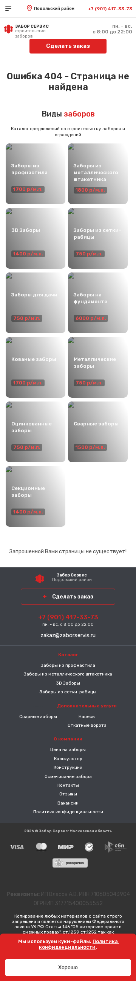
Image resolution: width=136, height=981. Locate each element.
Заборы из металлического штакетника (68, 674)
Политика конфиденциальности (68, 811)
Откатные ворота (87, 725)
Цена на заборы (68, 749)
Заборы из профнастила (68, 665)
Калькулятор (68, 758)
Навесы (87, 716)
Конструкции (68, 767)
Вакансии (68, 803)
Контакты (68, 785)
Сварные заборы (38, 716)
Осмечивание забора (68, 776)
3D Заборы (68, 683)
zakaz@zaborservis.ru (68, 635)
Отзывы (68, 794)
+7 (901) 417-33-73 (110, 8)
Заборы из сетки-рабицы (68, 691)
